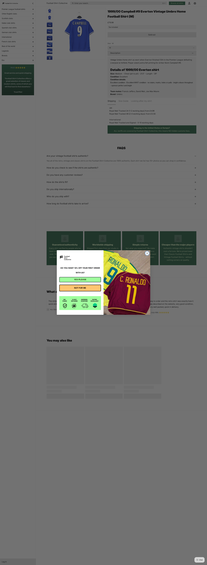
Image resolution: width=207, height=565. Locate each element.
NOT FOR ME (80, 288)
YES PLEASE (80, 280)
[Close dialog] (147, 253)
